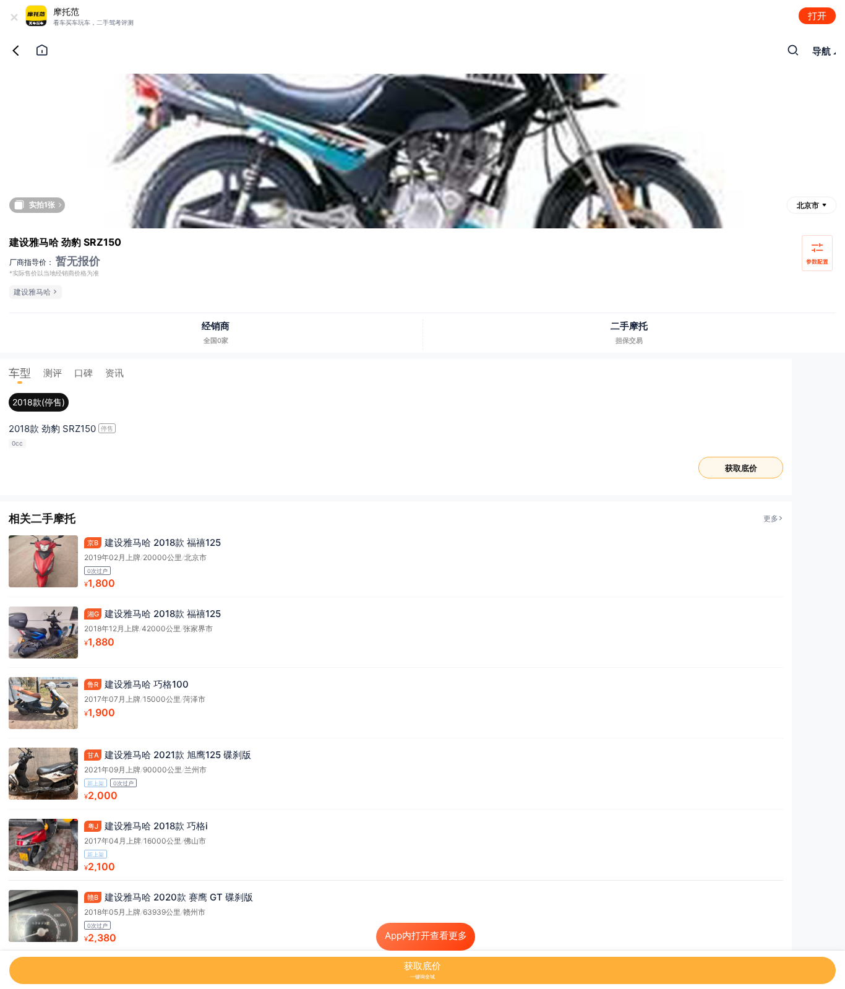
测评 (52, 373)
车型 (20, 372)
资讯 (114, 373)
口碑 (83, 373)
